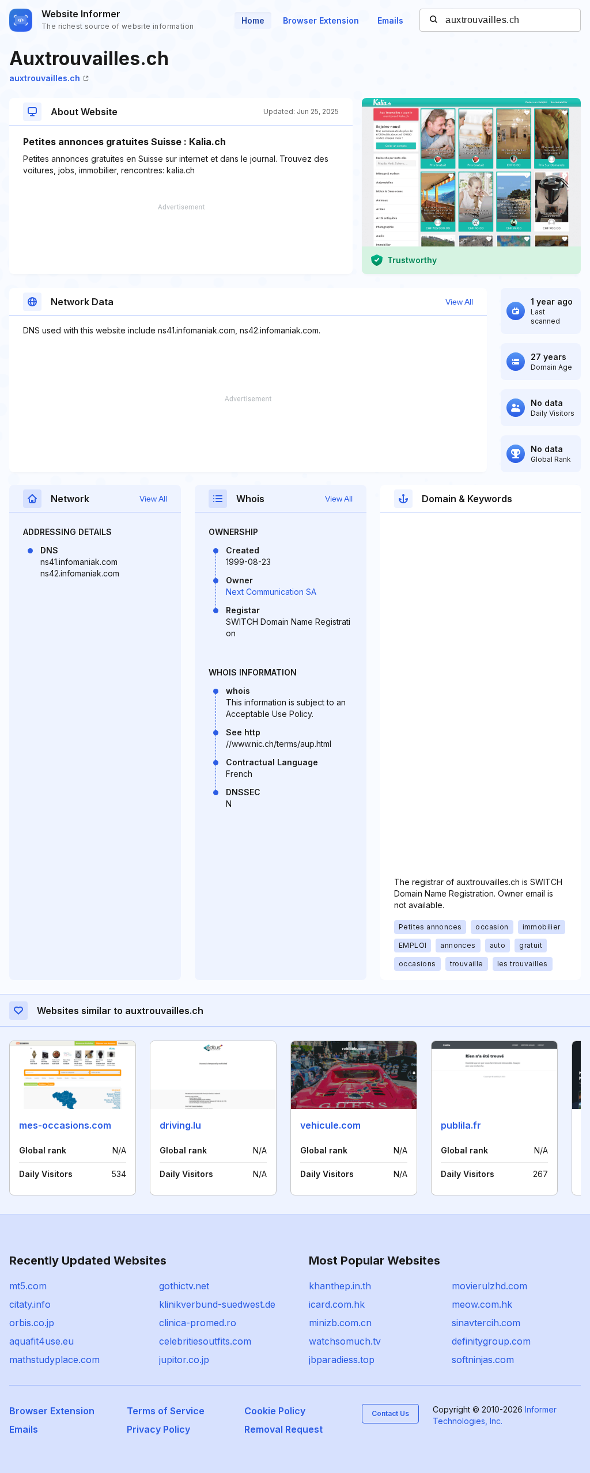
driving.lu (180, 1125)
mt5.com (28, 1286)
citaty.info (30, 1304)
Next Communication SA (271, 592)
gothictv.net (184, 1286)
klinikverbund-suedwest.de (217, 1304)
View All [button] (459, 301)
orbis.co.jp (31, 1322)
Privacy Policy (158, 1429)
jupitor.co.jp (184, 1359)
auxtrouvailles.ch (44, 78)
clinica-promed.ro (197, 1322)
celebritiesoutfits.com (205, 1341)
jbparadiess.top (342, 1359)
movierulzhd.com (489, 1286)
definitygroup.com (491, 1341)
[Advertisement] (181, 239)
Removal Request (283, 1429)
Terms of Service (166, 1411)
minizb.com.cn (340, 1322)
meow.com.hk (482, 1304)
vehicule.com (330, 1125)
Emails (390, 20)
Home (252, 20)
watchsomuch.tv (345, 1341)
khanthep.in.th (340, 1286)
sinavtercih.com (486, 1322)
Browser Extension (321, 20)
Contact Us (390, 1413)
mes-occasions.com (65, 1125)
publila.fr (461, 1125)
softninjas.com (483, 1359)
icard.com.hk (337, 1304)
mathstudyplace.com (54, 1359)
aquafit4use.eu (41, 1341)
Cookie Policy (274, 1411)
